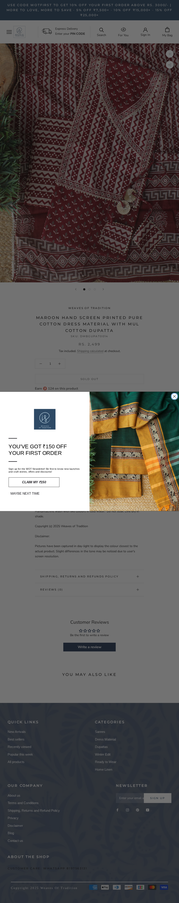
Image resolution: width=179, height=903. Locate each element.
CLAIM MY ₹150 (34, 482)
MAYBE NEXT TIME (25, 493)
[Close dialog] (174, 396)
